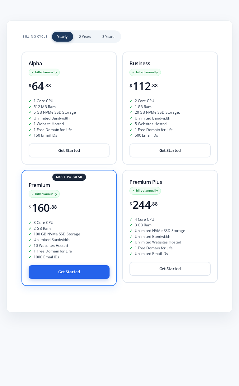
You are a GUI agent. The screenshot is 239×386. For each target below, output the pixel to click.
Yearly (62, 36)
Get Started (69, 150)
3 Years (108, 36)
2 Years (85, 36)
